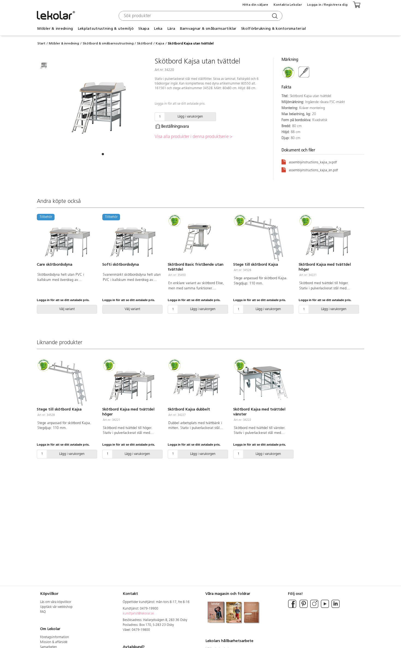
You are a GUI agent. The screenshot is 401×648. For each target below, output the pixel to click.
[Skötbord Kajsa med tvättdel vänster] (262, 383)
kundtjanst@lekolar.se (138, 613)
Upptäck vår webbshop (56, 607)
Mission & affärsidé (53, 642)
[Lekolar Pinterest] (303, 607)
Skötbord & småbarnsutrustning (108, 43)
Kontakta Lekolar (288, 5)
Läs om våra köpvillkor (55, 602)
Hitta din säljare (255, 5)
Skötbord (144, 43)
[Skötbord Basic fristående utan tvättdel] (197, 238)
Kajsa (160, 43)
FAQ (43, 612)
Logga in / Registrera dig (327, 5)
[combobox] (200, 15)
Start (41, 43)
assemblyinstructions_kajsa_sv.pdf (313, 162)
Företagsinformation (54, 637)
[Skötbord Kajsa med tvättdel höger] (328, 238)
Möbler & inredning (64, 43)
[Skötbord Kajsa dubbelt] (197, 383)
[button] (103, 154)
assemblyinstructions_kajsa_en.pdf (313, 170)
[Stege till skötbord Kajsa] (262, 238)
